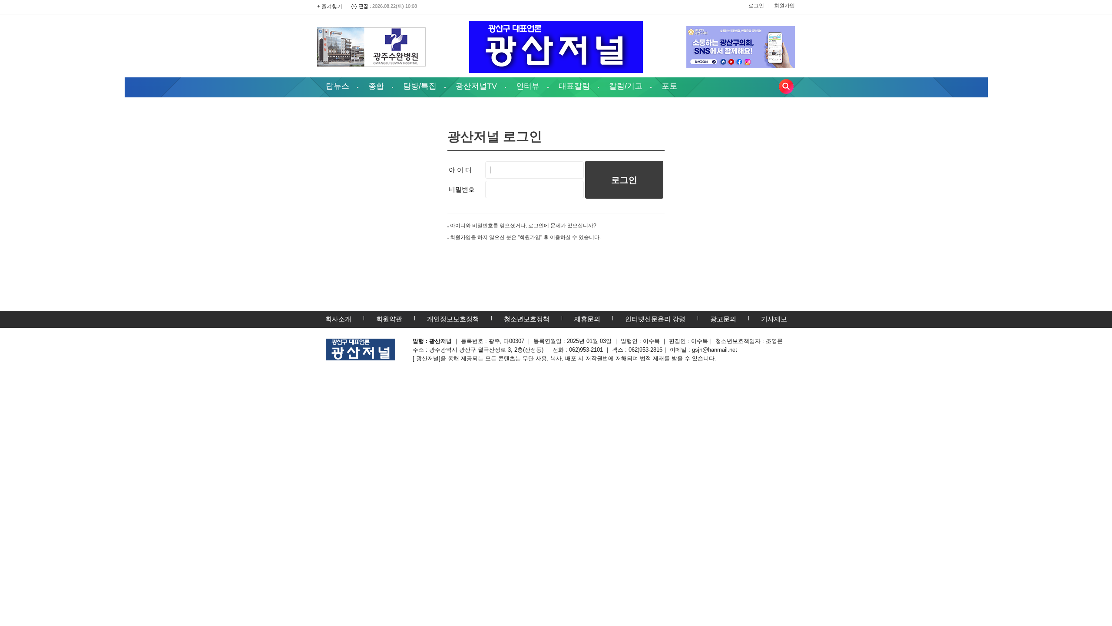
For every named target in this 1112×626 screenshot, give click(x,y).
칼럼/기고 (625, 86)
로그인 (756, 6)
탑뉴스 (337, 86)
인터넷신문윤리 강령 (655, 319)
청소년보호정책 (526, 319)
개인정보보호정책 (453, 319)
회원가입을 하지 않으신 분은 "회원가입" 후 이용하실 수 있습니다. (525, 237)
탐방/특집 (420, 86)
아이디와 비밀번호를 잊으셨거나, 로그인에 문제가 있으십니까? (523, 226)
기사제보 (774, 319)
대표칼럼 (574, 86)
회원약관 (389, 319)
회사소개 (338, 319)
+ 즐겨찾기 (329, 6)
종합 (376, 86)
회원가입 (784, 6)
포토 (669, 86)
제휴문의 (587, 319)
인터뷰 (527, 86)
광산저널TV (476, 86)
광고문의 (723, 319)
